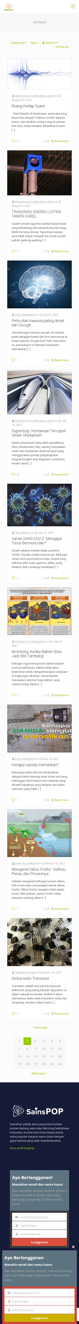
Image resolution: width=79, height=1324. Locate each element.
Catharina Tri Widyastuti (30, 641)
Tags (33, 42)
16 (43, 1056)
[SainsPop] (8, 6)
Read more (61, 141)
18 (59, 1056)
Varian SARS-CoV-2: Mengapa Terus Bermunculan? (37, 540)
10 (43, 1048)
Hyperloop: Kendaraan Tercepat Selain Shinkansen (39, 433)
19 (19, 1064)
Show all (63, 46)
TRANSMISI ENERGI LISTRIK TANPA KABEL (37, 213)
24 (59, 1064)
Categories (17, 42)
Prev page (41, 1027)
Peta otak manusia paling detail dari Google (38, 322)
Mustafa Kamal (24, 972)
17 (51, 1056)
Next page (38, 1073)
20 (27, 1064)
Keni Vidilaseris (24, 314)
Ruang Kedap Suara (28, 106)
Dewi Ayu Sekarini (26, 863)
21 (35, 1064)
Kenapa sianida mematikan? (35, 765)
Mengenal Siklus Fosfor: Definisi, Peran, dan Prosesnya (39, 871)
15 (35, 1056)
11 (51, 1048)
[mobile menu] (73, 6)
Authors (50, 42)
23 (51, 1064)
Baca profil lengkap (22, 1148)
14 (27, 1056)
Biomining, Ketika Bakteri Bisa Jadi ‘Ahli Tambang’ (36, 653)
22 (43, 1064)
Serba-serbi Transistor (30, 978)
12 (59, 1048)
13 (19, 1056)
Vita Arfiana (22, 532)
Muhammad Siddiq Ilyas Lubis (34, 96)
